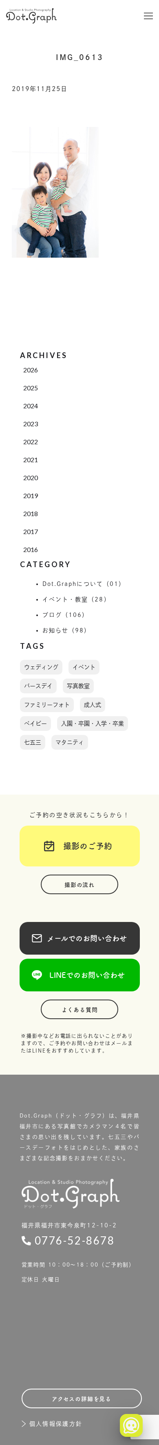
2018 (30, 513)
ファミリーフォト (47, 705)
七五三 (32, 742)
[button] (148, 16)
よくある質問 (80, 1010)
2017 (30, 531)
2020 (30, 477)
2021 (30, 459)
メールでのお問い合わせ (79, 938)
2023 (30, 423)
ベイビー (35, 723)
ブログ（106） (65, 615)
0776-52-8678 (75, 1240)
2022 (30, 441)
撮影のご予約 (83, 846)
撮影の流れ (79, 885)
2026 (30, 370)
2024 (30, 406)
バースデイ (38, 686)
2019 (30, 495)
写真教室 (78, 686)
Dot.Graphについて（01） (84, 584)
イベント (84, 667)
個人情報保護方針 (56, 1424)
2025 (30, 388)
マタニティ (69, 742)
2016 (30, 549)
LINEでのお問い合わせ (80, 975)
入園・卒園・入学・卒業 (92, 723)
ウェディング (41, 667)
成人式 (92, 705)
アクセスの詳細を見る (81, 1399)
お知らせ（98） (66, 630)
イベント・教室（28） (76, 599)
